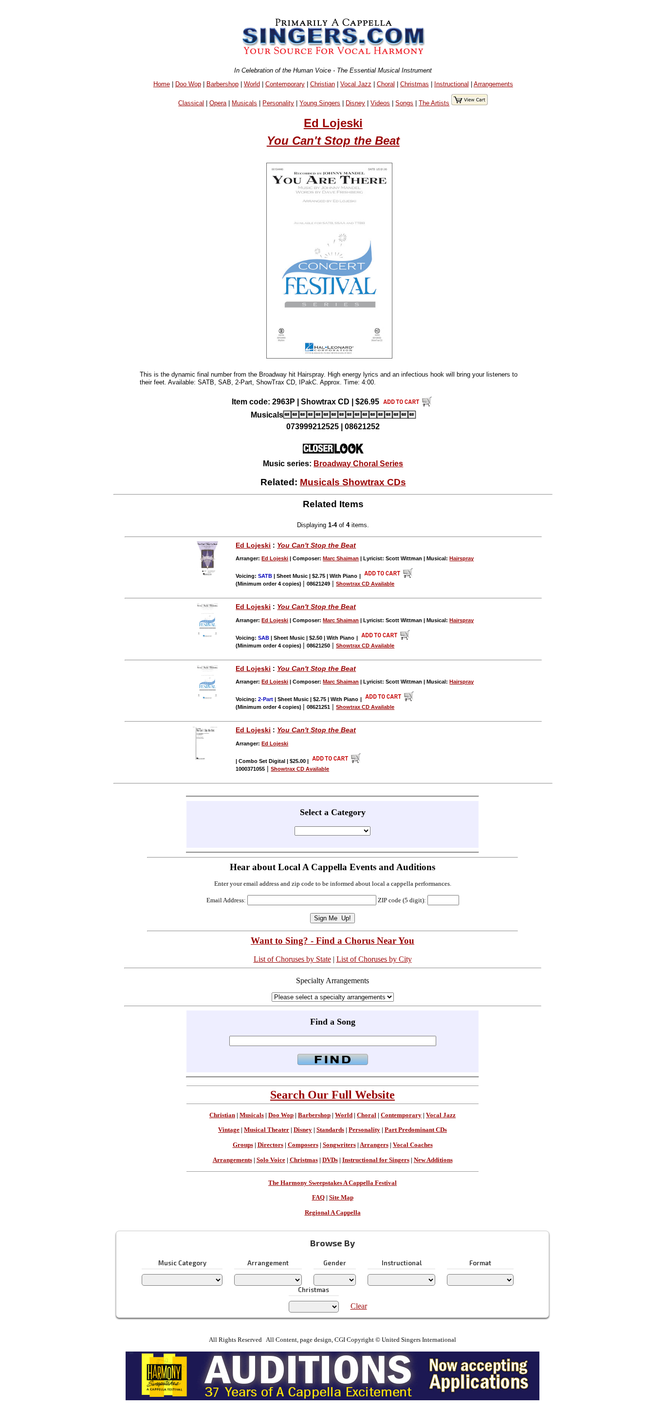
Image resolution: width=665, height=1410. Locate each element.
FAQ (318, 1197)
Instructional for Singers (375, 1160)
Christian (322, 84)
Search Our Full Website (332, 1094)
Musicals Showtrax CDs (353, 482)
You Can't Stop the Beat (333, 140)
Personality (278, 103)
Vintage (229, 1129)
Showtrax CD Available (365, 584)
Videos (380, 103)
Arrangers (374, 1145)
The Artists (434, 103)
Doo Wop (188, 84)
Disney (355, 103)
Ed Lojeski (333, 123)
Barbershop (222, 84)
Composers (303, 1145)
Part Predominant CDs (416, 1129)
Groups (243, 1145)
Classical (191, 103)
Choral (386, 84)
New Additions (433, 1160)
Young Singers (319, 103)
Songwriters (339, 1145)
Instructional (451, 84)
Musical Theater (266, 1129)
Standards (330, 1129)
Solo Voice (271, 1160)
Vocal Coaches (413, 1145)
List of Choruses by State (292, 959)
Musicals (244, 103)
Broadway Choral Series (358, 463)
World (252, 84)
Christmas (414, 84)
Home (161, 84)
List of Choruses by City (374, 959)
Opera (217, 103)
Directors (270, 1145)
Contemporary (285, 84)
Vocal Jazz (355, 84)
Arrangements (493, 84)
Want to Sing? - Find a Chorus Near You (332, 940)
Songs (404, 103)
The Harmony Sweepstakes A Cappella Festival (332, 1183)
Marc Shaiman (341, 558)
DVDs (330, 1160)
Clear (359, 1306)
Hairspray (461, 558)
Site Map (341, 1197)
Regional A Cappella (333, 1212)
